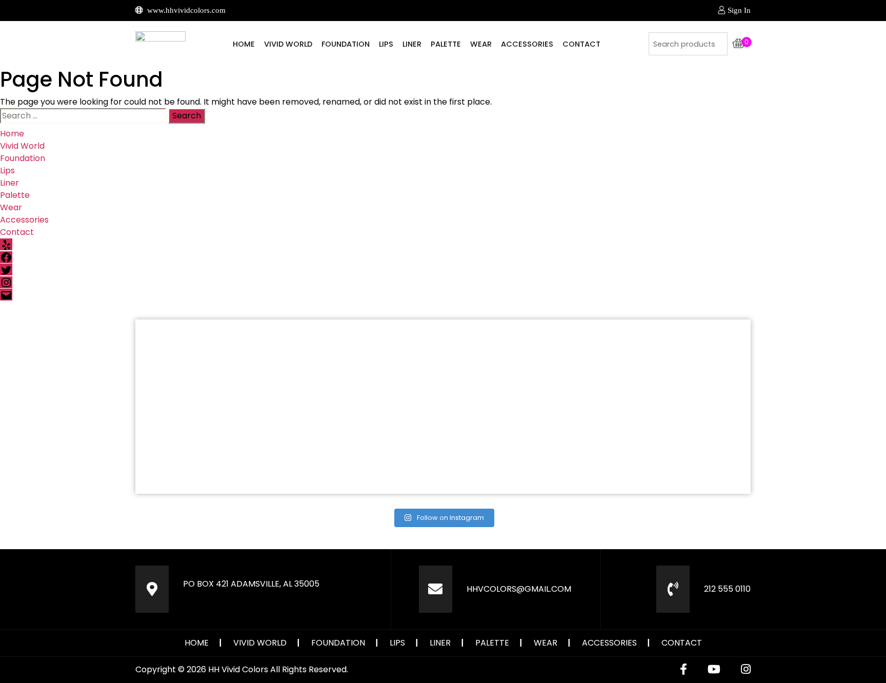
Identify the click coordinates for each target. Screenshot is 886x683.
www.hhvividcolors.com (185, 10)
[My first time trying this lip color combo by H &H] (211, 451)
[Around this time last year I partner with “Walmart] (520, 362)
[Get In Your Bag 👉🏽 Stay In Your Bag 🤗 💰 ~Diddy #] (674, 362)
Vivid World (288, 44)
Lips (386, 44)
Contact (581, 44)
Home (244, 44)
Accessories (527, 44)
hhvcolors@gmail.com (519, 589)
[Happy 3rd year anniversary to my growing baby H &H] (674, 451)
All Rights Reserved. (309, 669)
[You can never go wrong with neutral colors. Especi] (211, 362)
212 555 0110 (727, 589)
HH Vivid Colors (238, 669)
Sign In (739, 10)
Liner (411, 44)
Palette (446, 44)
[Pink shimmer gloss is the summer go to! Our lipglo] (520, 451)
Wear (481, 44)
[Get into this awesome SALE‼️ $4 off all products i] (366, 451)
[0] (738, 43)
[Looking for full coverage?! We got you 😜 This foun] (366, 362)
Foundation (345, 44)
